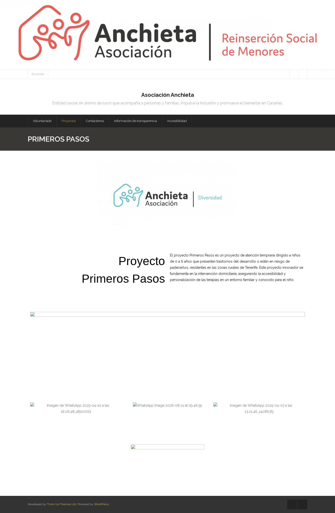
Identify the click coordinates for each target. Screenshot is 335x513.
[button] (35, 409)
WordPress (101, 504)
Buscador (38, 74)
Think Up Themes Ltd (61, 504)
